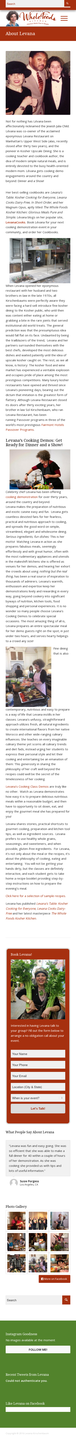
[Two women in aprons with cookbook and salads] (38, 1242)
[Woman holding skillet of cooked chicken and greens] (16, 1263)
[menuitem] (55, 18)
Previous (15, 83)
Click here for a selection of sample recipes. (36, 896)
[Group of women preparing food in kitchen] (16, 1242)
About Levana (20, 33)
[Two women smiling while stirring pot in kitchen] (16, 1220)
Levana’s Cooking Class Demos (27, 786)
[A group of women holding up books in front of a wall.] (38, 1220)
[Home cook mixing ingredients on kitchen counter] (59, 1263)
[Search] (55, 18)
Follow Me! (38, 1349)
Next (61, 83)
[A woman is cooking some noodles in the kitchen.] (59, 1220)
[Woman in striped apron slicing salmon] (38, 1263)
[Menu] (64, 18)
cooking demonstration (22, 497)
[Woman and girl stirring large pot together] (59, 1242)
